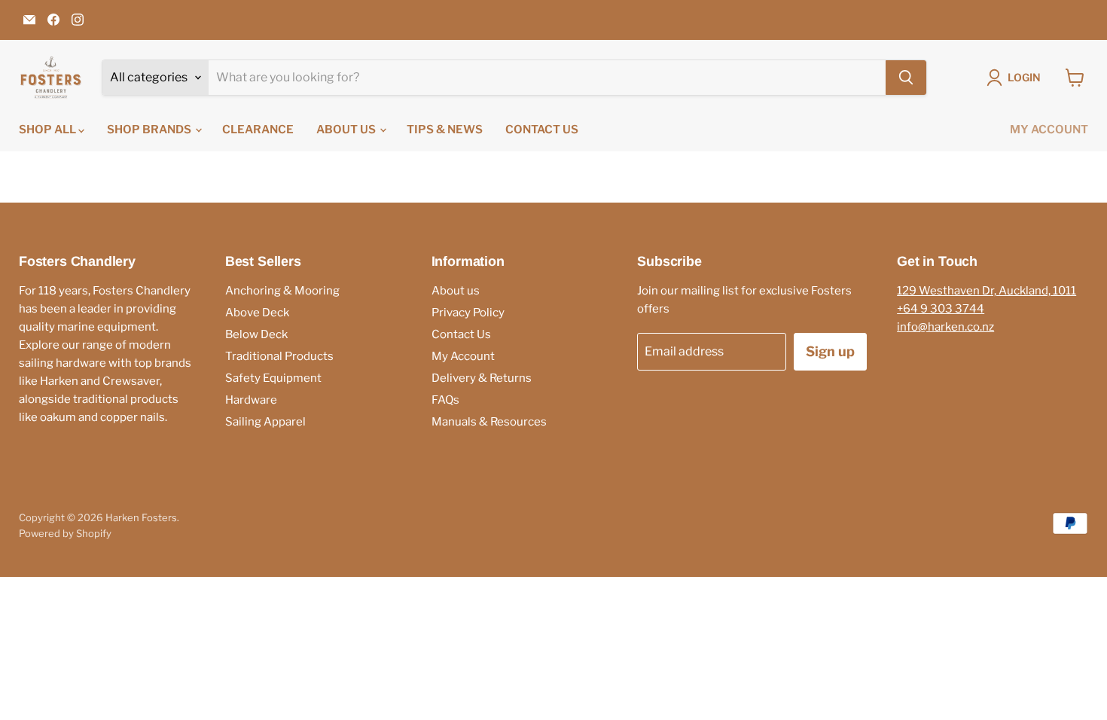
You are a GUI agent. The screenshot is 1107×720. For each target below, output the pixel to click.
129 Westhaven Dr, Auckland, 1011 (986, 290)
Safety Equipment (273, 378)
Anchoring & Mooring (282, 290)
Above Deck (257, 312)
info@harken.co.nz (945, 327)
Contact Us (541, 129)
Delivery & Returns (482, 378)
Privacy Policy (468, 312)
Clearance (258, 129)
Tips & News (445, 129)
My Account (1049, 129)
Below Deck (256, 334)
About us (347, 129)
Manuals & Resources (489, 422)
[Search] (906, 77)
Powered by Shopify (65, 533)
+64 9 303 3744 (940, 309)
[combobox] (547, 77)
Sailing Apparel (265, 422)
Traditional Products (279, 356)
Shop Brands (150, 129)
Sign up (830, 351)
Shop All (48, 129)
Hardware (251, 400)
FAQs (445, 400)
